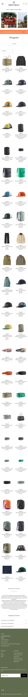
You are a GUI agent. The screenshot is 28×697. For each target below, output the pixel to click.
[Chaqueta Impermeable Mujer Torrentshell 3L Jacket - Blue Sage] (7, 282)
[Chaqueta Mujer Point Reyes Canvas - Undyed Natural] (21, 238)
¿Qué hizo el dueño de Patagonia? (7, 626)
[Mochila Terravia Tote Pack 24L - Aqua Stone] (21, 173)
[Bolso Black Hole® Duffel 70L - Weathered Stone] (7, 395)
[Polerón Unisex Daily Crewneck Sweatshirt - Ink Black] (21, 61)
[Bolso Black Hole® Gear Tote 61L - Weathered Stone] (7, 61)
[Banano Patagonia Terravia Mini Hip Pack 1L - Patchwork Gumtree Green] (21, 350)
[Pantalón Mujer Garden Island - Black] (7, 238)
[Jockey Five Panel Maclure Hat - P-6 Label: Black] (7, 305)
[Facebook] (1, 690)
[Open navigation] (3, 4)
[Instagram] (3, 690)
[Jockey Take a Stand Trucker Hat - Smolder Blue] (21, 83)
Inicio (8, 9)
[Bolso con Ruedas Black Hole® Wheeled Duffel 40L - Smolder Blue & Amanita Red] (21, 126)
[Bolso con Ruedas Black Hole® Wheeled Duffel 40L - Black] (7, 150)
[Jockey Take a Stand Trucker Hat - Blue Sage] (7, 83)
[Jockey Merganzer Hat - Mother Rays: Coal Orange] (21, 195)
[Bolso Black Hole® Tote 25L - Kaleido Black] (21, 417)
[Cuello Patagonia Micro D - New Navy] (7, 570)
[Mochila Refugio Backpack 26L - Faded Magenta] (7, 504)
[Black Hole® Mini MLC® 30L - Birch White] (21, 216)
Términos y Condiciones (18, 659)
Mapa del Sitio (16, 661)
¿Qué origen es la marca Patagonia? (7, 620)
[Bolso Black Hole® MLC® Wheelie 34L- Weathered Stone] (21, 327)
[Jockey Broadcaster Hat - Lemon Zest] (7, 126)
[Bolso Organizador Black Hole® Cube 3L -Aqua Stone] (21, 461)
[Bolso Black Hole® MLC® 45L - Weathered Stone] (7, 548)
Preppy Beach (4, 694)
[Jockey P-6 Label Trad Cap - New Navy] (21, 282)
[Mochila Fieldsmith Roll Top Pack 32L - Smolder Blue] (21, 526)
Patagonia (12, 9)
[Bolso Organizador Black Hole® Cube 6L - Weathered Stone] (7, 439)
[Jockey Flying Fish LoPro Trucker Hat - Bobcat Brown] (7, 105)
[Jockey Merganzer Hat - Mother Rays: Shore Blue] (7, 195)
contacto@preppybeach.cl (6, 635)
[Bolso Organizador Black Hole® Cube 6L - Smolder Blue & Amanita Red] (21, 150)
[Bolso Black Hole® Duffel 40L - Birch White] (7, 417)
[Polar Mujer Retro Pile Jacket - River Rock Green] (21, 260)
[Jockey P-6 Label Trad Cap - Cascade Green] (21, 570)
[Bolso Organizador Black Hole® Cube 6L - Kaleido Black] (21, 439)
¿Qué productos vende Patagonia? (7, 623)
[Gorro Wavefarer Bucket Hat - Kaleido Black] (21, 548)
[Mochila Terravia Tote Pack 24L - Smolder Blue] (7, 173)
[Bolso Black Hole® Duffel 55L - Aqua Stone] (21, 395)
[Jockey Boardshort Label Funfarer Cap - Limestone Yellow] (7, 327)
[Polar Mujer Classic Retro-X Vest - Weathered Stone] (7, 260)
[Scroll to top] (25, 694)
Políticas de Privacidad (18, 658)
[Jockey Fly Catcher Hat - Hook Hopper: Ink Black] (7, 216)
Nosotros (2, 654)
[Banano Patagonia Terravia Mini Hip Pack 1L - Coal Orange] (7, 373)
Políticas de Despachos (18, 653)
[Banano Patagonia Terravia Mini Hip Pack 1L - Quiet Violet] (7, 350)
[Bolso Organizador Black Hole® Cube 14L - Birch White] (21, 482)
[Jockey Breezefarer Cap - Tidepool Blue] (21, 305)
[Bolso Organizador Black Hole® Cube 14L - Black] (7, 482)
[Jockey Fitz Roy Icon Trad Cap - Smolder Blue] (21, 105)
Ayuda (2, 656)
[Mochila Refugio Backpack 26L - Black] (21, 504)
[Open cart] (26, 4)
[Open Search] (23, 3)
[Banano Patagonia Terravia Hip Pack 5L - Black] (21, 373)
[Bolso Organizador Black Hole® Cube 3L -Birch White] (7, 461)
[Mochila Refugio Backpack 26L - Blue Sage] (7, 526)
